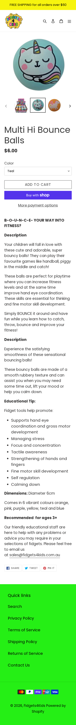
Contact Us (19, 665)
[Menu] (69, 21)
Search (15, 606)
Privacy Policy (21, 618)
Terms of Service (24, 630)
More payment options (38, 205)
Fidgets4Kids (34, 705)
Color (9, 163)
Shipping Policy (22, 641)
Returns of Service (25, 653)
